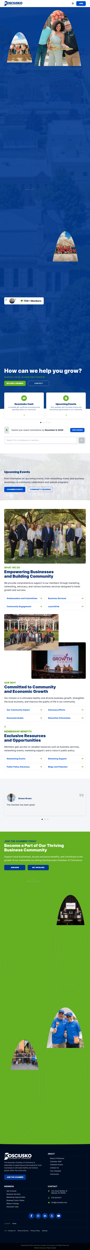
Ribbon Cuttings (13, 1203)
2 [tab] (43, 422)
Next (84, 408)
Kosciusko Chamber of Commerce (13, 3)
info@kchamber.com (59, 1202)
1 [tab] (40, 422)
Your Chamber (55, 1171)
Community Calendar (40, 489)
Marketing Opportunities (16, 1197)
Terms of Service (22, 1231)
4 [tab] (49, 422)
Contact (38, 383)
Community (54, 1174)
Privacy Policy (35, 1231)
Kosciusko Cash (13, 1207)
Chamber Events (15, 489)
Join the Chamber (15, 1177)
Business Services (13, 1194)
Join (81, 3)
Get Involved (38, 867)
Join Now (15, 867)
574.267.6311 (56, 1198)
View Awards (77, 430)
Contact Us (54, 1168)
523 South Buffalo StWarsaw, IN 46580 (59, 1192)
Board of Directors (57, 1158)
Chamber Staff (55, 1161)
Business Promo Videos (15, 1200)
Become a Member (15, 383)
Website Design (39, 1248)
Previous (6, 408)
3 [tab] (46, 422)
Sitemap (44, 1231)
